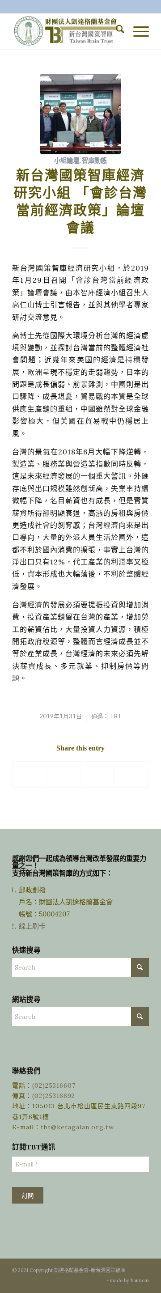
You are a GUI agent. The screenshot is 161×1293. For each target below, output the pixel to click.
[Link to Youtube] (99, 1280)
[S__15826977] (80, 114)
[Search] (115, 31)
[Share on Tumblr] (97, 774)
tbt (116, 716)
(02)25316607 (54, 1085)
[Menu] (136, 31)
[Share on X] (63, 774)
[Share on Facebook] (30, 774)
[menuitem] (115, 31)
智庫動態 (94, 160)
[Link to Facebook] (86, 1280)
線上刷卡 (33, 926)
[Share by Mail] (131, 774)
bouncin (140, 1280)
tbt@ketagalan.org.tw (77, 1127)
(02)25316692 (53, 1096)
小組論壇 (66, 160)
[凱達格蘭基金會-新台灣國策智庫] (67, 31)
